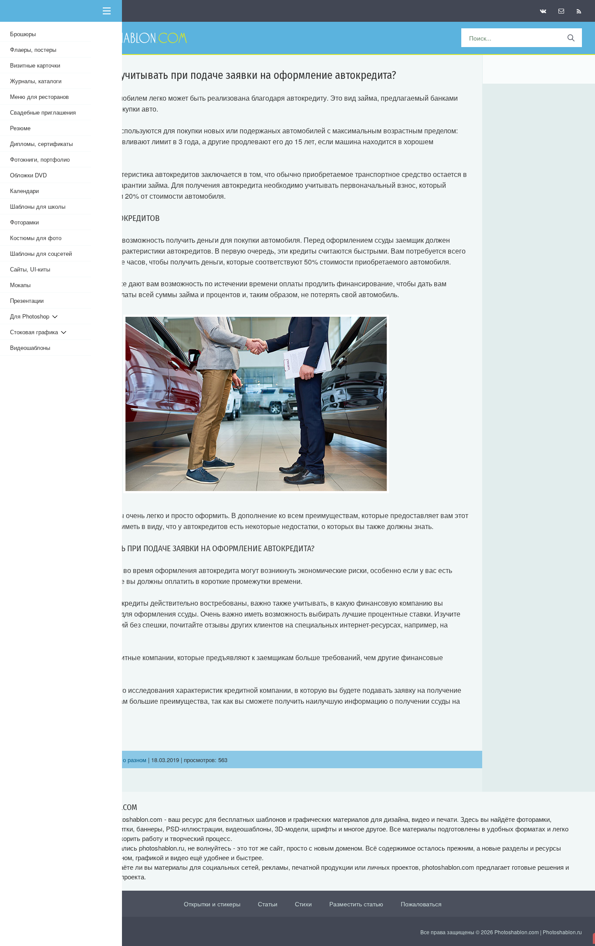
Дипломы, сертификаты (41, 143)
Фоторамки (24, 222)
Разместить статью (356, 903)
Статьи (267, 903)
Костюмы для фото (35, 238)
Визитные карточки (35, 65)
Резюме (20, 128)
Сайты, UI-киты (30, 269)
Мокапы (20, 285)
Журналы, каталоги (35, 81)
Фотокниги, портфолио (40, 159)
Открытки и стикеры (212, 903)
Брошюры (23, 34)
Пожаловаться (421, 903)
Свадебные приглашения (43, 112)
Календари (24, 190)
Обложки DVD (28, 175)
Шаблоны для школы (37, 206)
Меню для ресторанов (39, 96)
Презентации (27, 300)
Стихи (303, 903)
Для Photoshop (31, 316)
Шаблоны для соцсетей (41, 253)
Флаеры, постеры (33, 49)
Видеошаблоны (30, 347)
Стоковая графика (35, 332)
